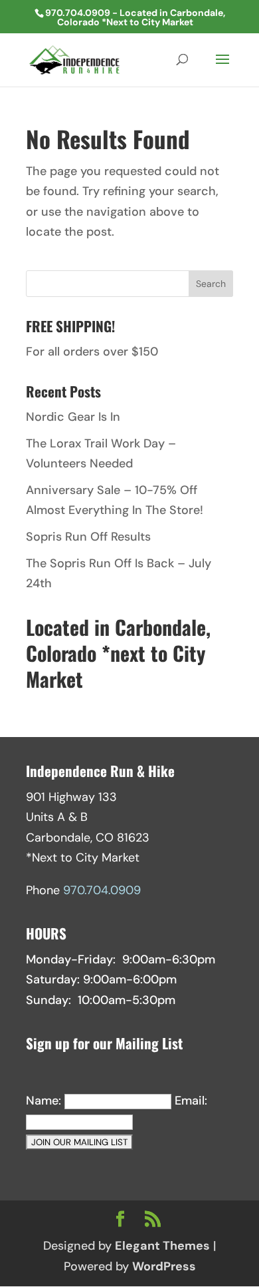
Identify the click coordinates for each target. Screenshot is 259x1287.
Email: (191, 1101)
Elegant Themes (162, 1246)
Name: (43, 1101)
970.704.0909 (102, 890)
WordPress (164, 1266)
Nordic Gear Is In (73, 417)
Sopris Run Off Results (88, 537)
